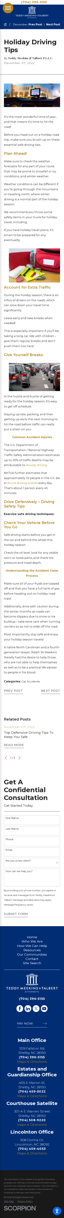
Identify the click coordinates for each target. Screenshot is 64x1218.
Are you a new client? (18, 860)
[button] (57, 1211)
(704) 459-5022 (32, 1091)
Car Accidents (31, 681)
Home (32, 937)
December (20, 24)
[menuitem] (32, 937)
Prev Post (13, 690)
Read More (14, 745)
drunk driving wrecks (22, 483)
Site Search (32, 963)
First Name (12, 818)
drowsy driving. (37, 465)
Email (8, 850)
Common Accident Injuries (32, 437)
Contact (32, 959)
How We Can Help (32, 946)
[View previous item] (6, 758)
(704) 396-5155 (34, 2)
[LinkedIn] (27, 1008)
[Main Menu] (8, 8)
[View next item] (20, 758)
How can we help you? (19, 871)
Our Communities (32, 954)
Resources (32, 950)
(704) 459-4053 (32, 1148)
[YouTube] (44, 1008)
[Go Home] (6, 24)
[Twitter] (36, 1008)
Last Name (12, 828)
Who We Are (32, 941)
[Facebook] (19, 1008)
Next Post (50, 690)
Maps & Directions (32, 1061)
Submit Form (16, 914)
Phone (9, 839)
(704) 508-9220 (32, 1120)
